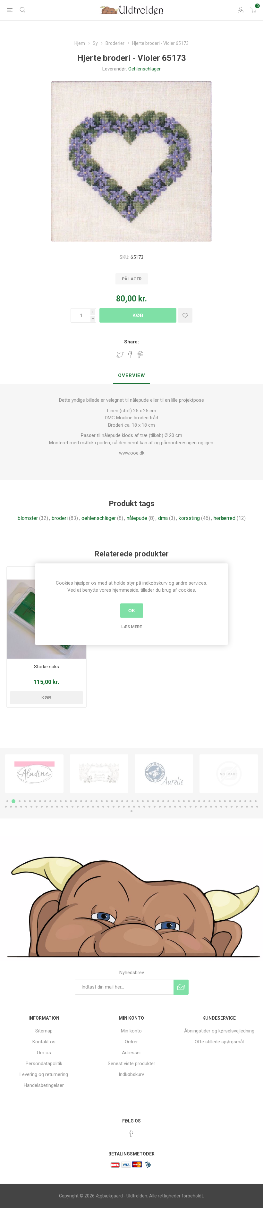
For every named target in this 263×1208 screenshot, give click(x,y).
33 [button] (173, 801)
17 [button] (91, 801)
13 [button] (71, 801)
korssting (189, 518)
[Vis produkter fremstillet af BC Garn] (228, 773)
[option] (34, 773)
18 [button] (97, 801)
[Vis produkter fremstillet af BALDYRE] (164, 773)
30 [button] (158, 801)
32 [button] (168, 801)
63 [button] (72, 807)
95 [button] (237, 807)
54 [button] (26, 807)
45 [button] (235, 801)
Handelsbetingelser (44, 1085)
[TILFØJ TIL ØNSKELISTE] (185, 315)
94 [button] (232, 807)
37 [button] (194, 801)
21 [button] (112, 801)
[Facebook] (131, 1133)
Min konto (131, 1031)
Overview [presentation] (131, 375)
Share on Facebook (130, 354)
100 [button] (131, 811)
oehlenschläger (98, 518)
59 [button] (52, 807)
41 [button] (215, 801)
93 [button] (226, 807)
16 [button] (86, 801)
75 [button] (134, 807)
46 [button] (240, 801)
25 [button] (132, 801)
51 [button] (11, 807)
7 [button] (40, 801)
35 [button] (184, 801)
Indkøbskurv (131, 1074)
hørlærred (224, 518)
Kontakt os (43, 1042)
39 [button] (204, 801)
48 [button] (250, 801)
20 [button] (107, 801)
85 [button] (185, 807)
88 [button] (201, 807)
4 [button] (25, 801)
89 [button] (206, 807)
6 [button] (35, 801)
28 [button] (148, 801)
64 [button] (78, 807)
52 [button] (16, 807)
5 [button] (30, 801)
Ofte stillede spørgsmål (219, 1042)
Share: (131, 342)
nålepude (137, 518)
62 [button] (67, 807)
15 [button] (81, 801)
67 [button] (93, 807)
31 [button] (163, 801)
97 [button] (247, 807)
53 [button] (21, 807)
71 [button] (114, 807)
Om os (44, 1053)
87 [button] (196, 807)
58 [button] (47, 807)
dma (163, 518)
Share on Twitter (119, 354)
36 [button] (189, 801)
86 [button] (190, 807)
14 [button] (76, 801)
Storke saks (46, 667)
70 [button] (108, 807)
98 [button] (252, 807)
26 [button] (138, 801)
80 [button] (160, 807)
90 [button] (211, 807)
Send (181, 987)
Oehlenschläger (144, 69)
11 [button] (61, 801)
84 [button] (180, 807)
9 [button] (50, 801)
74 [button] (129, 807)
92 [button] (221, 807)
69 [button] (103, 807)
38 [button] (199, 801)
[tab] (131, 376)
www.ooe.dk (131, 453)
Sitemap (44, 1031)
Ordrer (131, 1042)
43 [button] (225, 801)
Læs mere (131, 626)
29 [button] (153, 801)
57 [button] (42, 807)
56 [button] (37, 807)
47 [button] (245, 801)
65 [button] (83, 807)
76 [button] (139, 807)
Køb (137, 315)
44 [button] (230, 801)
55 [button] (31, 807)
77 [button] (144, 807)
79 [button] (155, 807)
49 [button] (256, 801)
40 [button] (209, 801)
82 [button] (170, 807)
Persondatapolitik (44, 1063)
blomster (28, 518)
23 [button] (122, 801)
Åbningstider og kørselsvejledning (219, 1031)
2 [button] (12, 801)
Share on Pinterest (140, 354)
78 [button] (149, 807)
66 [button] (88, 807)
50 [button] (6, 807)
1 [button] (7, 801)
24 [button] (127, 801)
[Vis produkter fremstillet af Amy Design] (34, 773)
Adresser (131, 1053)
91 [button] (216, 807)
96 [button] (242, 807)
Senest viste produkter (131, 1063)
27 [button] (143, 801)
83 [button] (175, 807)
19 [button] (102, 801)
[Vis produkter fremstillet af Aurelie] (99, 773)
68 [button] (98, 807)
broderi (60, 518)
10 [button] (55, 801)
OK (131, 610)
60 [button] (57, 807)
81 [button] (165, 807)
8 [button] (45, 801)
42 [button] (220, 801)
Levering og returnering (44, 1074)
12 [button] (66, 801)
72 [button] (119, 807)
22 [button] (117, 801)
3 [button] (19, 801)
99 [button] (257, 807)
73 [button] (124, 807)
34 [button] (179, 801)
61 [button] (62, 807)
